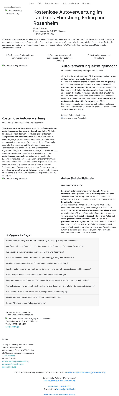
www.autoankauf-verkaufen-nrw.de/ (59, 394)
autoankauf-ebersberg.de (13, 364)
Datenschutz (16, 7)
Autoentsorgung (52, 3)
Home (31, 3)
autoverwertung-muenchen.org (15, 361)
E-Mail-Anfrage (12, 327)
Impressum (7, 7)
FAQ (39, 3)
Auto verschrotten (71, 3)
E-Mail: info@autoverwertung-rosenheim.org (85, 372)
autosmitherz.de (9, 367)
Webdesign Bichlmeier (66, 389)
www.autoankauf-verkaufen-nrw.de (59, 381)
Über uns (86, 3)
